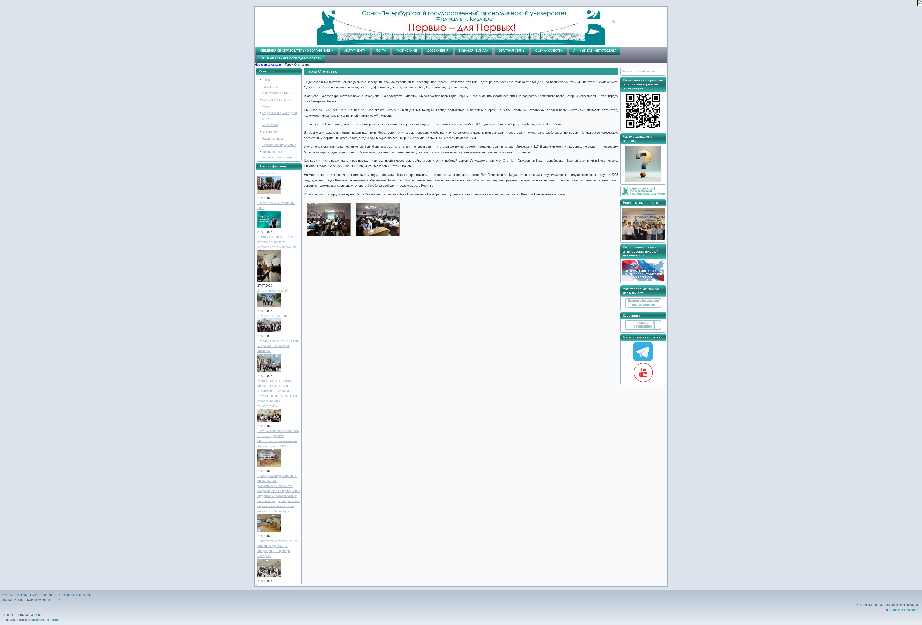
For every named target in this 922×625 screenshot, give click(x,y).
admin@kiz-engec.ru (906, 610)
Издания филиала (473, 50)
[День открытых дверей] (269, 305)
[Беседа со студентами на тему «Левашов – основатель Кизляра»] (269, 370)
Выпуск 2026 (266, 173)
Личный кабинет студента (594, 50)
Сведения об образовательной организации (297, 50)
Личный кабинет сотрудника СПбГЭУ (291, 58)
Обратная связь (512, 50)
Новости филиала (268, 64)
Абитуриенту (354, 50)
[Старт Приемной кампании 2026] (269, 227)
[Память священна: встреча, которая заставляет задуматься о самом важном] (269, 280)
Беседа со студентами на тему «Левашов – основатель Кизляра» (278, 346)
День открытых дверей (273, 290)
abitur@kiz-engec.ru (44, 620)
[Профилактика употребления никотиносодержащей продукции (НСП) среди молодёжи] (269, 576)
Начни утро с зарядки (272, 316)
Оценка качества (549, 50)
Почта (381, 50)
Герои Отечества (322, 71)
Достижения (438, 50)
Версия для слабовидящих (640, 71)
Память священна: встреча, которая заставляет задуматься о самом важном (276, 242)
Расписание (406, 50)
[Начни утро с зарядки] (269, 331)
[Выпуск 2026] (269, 193)
